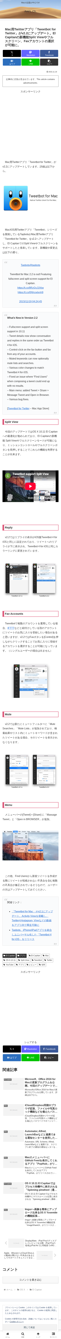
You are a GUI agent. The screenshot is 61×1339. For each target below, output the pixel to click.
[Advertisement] (30, 124)
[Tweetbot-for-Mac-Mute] (30, 771)
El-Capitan (35, 956)
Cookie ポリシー (17, 1322)
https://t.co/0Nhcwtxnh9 (30, 292)
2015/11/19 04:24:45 (30, 301)
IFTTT (11, 628)
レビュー (32, 965)
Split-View (25, 960)
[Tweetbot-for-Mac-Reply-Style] (30, 579)
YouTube (9, 965)
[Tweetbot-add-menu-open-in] (30, 845)
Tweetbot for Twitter (18, 408)
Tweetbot (38, 960)
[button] (49, 62)
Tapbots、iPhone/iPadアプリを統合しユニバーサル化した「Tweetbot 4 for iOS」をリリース (32, 935)
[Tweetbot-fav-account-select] (30, 679)
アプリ (23, 956)
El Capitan (10, 956)
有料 (43, 965)
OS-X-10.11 (11, 960)
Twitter (49, 960)
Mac (47, 956)
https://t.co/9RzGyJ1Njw (30, 287)
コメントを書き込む (30, 1279)
